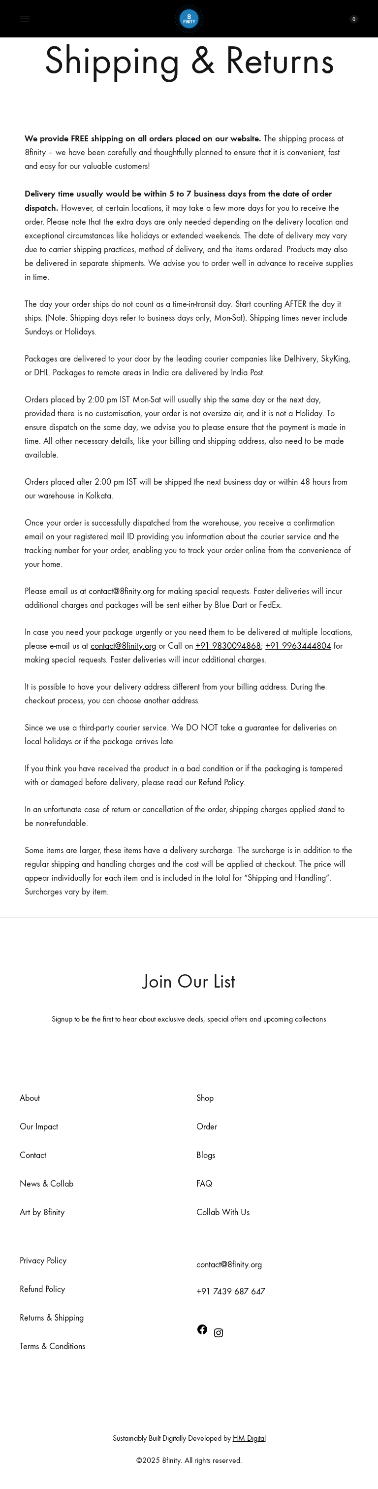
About (30, 1098)
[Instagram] (218, 1335)
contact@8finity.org (121, 591)
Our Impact (39, 1127)
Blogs (205, 1155)
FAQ (204, 1184)
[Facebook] (202, 1332)
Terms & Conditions (52, 1346)
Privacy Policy (43, 1261)
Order (206, 1127)
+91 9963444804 (298, 646)
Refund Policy (221, 782)
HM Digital (249, 1438)
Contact (33, 1155)
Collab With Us (223, 1212)
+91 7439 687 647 (230, 1292)
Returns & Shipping (52, 1318)
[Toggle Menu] (25, 19)
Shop (205, 1098)
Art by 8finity (42, 1212)
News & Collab (46, 1184)
